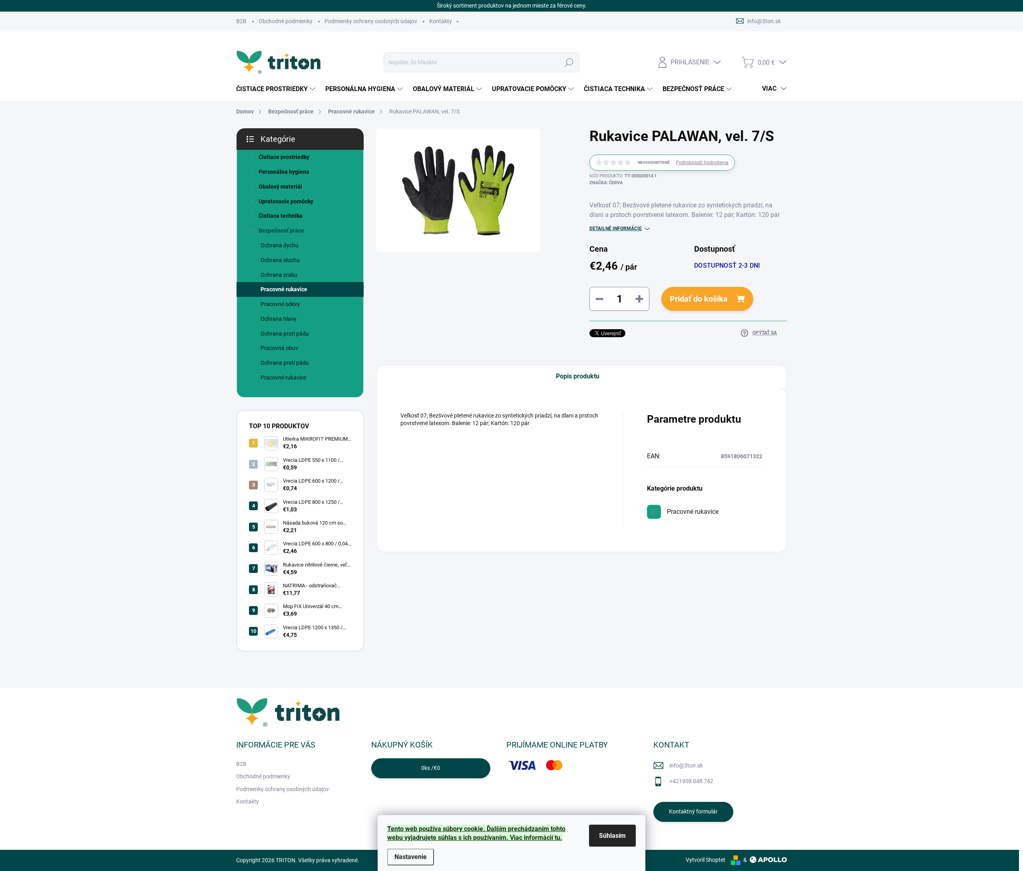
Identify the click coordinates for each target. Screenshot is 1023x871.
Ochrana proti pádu (285, 333)
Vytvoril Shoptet (705, 860)
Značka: (606, 182)
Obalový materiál (280, 186)
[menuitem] (276, 89)
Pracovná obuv (279, 348)
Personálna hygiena (284, 172)
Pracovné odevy (280, 304)
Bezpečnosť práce (281, 230)
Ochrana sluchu (280, 260)
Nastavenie (410, 857)
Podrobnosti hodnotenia (702, 162)
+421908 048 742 (691, 781)
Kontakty (440, 21)
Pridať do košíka (699, 299)
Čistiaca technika (281, 216)
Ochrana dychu (280, 245)
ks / (430, 768)
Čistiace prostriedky (284, 157)
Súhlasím (612, 835)
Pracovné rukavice (284, 289)
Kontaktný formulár (693, 811)
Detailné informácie (615, 228)
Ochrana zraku (279, 275)
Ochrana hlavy (279, 319)
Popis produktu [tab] (577, 376)
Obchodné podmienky (285, 21)
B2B (241, 21)
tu (557, 837)
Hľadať (569, 62)
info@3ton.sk (686, 765)
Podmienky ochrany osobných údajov (370, 21)
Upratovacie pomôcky (286, 201)
